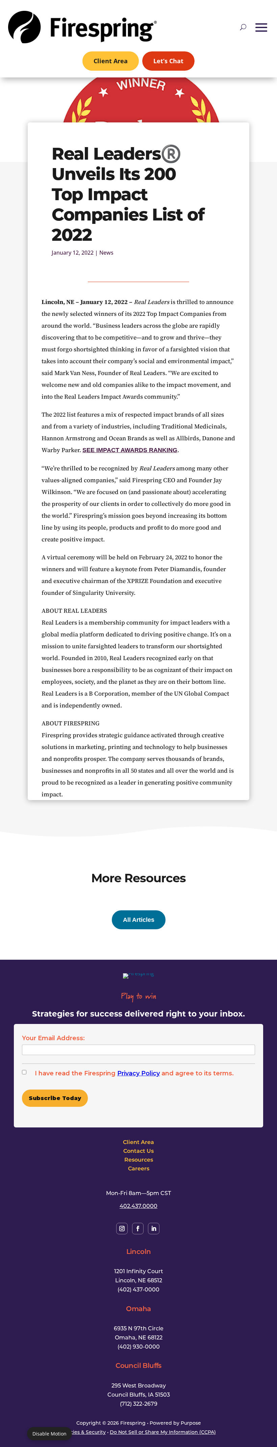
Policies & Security (83, 1432)
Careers (138, 1168)
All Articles (138, 919)
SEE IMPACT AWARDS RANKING (129, 450)
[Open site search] (243, 27)
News (106, 252)
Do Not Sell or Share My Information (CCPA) (163, 1432)
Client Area (111, 61)
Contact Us (138, 1150)
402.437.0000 (138, 1205)
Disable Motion (49, 1433)
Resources (138, 1159)
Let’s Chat (168, 61)
